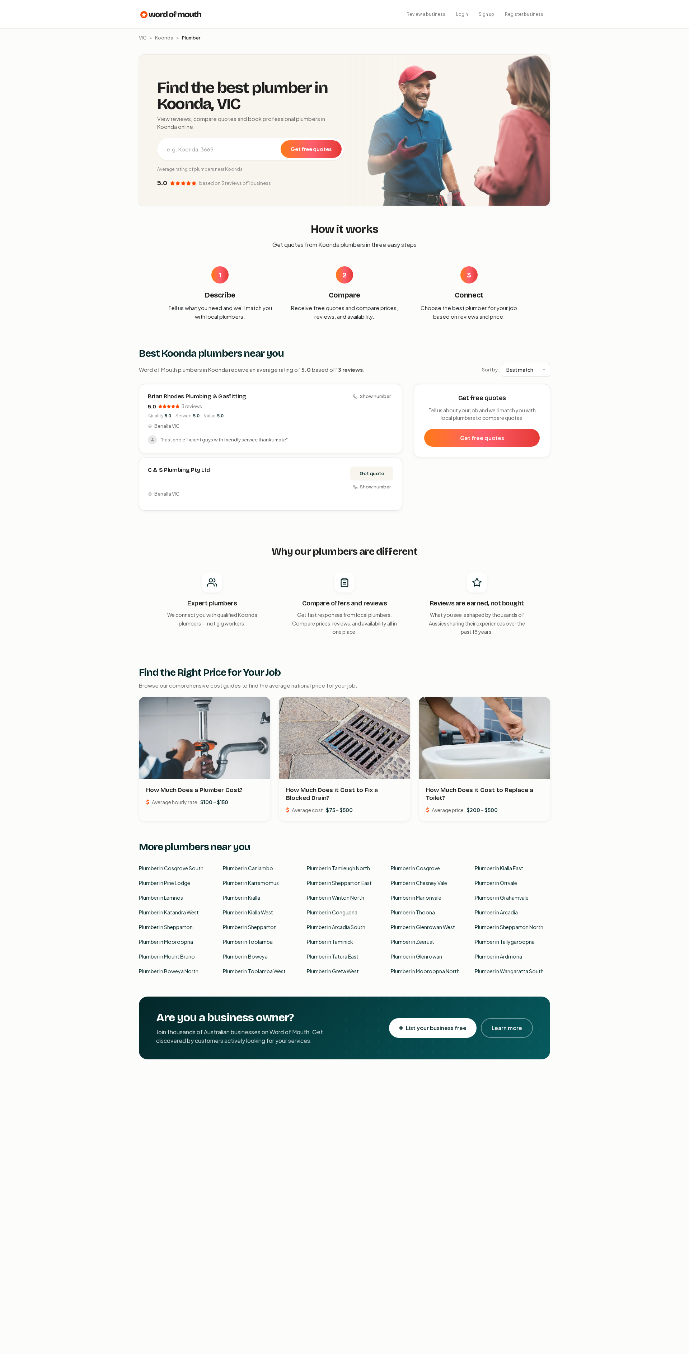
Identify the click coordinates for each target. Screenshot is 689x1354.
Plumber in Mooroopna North (425, 971)
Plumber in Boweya (245, 956)
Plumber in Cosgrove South (171, 868)
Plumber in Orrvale (496, 883)
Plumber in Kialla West (248, 912)
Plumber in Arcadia (496, 912)
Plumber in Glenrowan (416, 956)
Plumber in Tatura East (332, 956)
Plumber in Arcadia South (336, 927)
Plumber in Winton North (335, 897)
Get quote (372, 473)
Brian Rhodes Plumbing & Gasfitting (197, 396)
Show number (375, 396)
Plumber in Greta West (333, 971)
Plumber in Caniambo (248, 868)
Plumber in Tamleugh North (338, 868)
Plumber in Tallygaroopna (505, 941)
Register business (524, 14)
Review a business (426, 14)
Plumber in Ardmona (498, 956)
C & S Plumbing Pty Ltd (179, 470)
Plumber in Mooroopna (166, 941)
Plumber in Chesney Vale (419, 883)
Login (462, 14)
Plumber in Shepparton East (339, 883)
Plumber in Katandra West (169, 912)
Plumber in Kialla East (499, 868)
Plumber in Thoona (413, 912)
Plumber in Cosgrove (415, 868)
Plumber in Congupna (332, 912)
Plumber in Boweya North (168, 971)
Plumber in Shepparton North (509, 927)
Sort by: (490, 370)
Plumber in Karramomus (251, 883)
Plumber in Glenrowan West (423, 927)
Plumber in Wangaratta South (509, 971)
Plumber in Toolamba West (254, 971)
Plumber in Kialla (241, 897)
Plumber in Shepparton (166, 927)
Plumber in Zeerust (412, 941)
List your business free (436, 1027)
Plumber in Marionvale (416, 897)
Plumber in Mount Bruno (167, 956)
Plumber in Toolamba (248, 941)
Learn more (507, 1027)
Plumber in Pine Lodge (164, 883)
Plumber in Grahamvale (502, 897)
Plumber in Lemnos (161, 897)
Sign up (486, 14)
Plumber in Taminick (330, 941)
